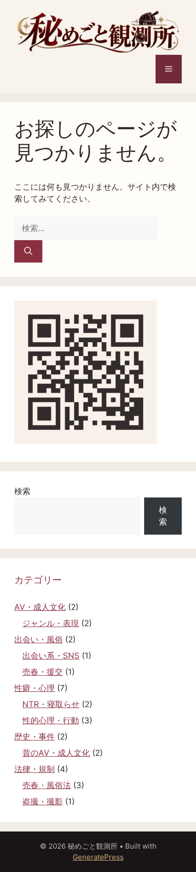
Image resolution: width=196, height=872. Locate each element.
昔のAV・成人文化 (56, 753)
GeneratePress (98, 857)
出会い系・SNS (50, 655)
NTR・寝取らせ (50, 704)
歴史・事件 (34, 736)
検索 (22, 491)
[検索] (28, 251)
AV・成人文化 (40, 607)
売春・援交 (42, 672)
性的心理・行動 (50, 720)
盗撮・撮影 (42, 801)
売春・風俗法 (46, 785)
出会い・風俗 (38, 639)
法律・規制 (34, 769)
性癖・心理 (34, 688)
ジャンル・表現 (50, 623)
